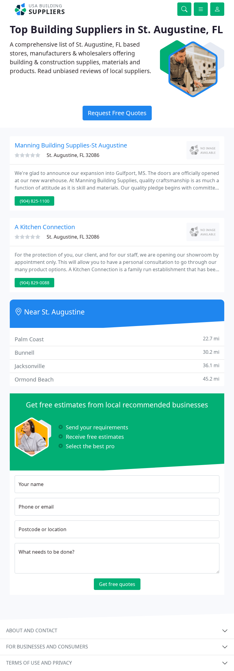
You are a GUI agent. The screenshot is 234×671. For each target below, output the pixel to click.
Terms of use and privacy (39, 662)
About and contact (31, 630)
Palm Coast (117, 339)
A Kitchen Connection (45, 227)
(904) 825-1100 (34, 201)
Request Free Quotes (117, 113)
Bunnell (117, 352)
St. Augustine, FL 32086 (73, 155)
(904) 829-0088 (34, 283)
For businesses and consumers (47, 646)
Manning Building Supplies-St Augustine (71, 145)
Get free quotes (117, 584)
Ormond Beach (117, 379)
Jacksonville (117, 366)
